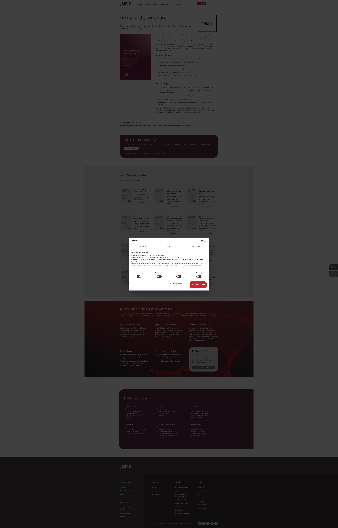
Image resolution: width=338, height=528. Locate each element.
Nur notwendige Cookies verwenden (176, 285)
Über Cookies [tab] (195, 246)
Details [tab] (169, 246)
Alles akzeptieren (198, 285)
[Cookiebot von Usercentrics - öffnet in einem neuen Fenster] (199, 241)
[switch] (159, 276)
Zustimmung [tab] (143, 246)
